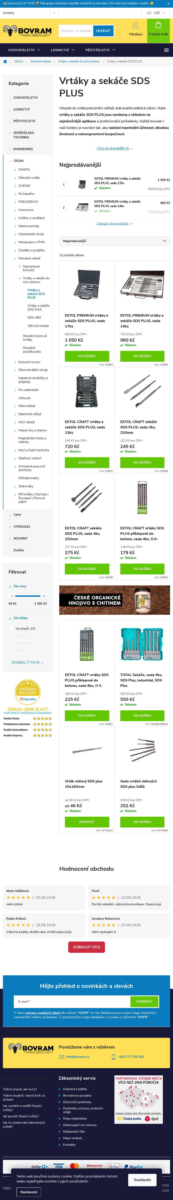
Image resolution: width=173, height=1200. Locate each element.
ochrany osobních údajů (42, 1013)
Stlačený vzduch (29, 458)
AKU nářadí (26, 422)
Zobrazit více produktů (113, 224)
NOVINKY (21, 538)
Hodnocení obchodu (86, 869)
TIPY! (17, 515)
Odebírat (144, 1001)
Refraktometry (28, 478)
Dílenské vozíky (29, 178)
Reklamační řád (73, 1132)
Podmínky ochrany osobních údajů (83, 1110)
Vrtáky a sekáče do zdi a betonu (36, 280)
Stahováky (25, 486)
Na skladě (25, 629)
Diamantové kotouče (31, 268)
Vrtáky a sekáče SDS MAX (38, 308)
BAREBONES (23, 149)
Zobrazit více (86, 947)
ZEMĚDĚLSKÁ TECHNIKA (24, 135)
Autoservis (26, 210)
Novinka (23, 643)
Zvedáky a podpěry (31, 250)
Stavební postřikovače (32, 350)
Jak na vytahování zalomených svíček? (24, 1124)
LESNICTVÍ (22, 109)
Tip (19, 650)
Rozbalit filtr (26, 662)
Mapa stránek (72, 1138)
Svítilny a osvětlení (31, 218)
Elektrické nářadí (29, 414)
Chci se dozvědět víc (113, 148)
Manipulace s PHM (31, 242)
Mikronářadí (26, 406)
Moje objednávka (74, 1118)
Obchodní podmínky (77, 1102)
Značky (19, 550)
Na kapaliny (26, 194)
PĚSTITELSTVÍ (24, 121)
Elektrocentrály (28, 226)
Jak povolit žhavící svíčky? (21, 1116)
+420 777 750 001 (131, 1057)
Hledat (103, 30)
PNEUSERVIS (28, 202)
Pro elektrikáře (28, 390)
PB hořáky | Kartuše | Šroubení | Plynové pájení (33, 498)
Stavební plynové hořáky (35, 338)
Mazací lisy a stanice (32, 430)
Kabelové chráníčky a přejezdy (33, 380)
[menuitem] (24, 50)
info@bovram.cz (77, 1057)
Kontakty (8, 13)
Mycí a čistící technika (33, 450)
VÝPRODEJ (22, 527)
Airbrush (24, 398)
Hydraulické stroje (31, 234)
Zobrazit (87, 822)
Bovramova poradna (77, 1095)
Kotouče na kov (29, 362)
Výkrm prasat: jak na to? (20, 1089)
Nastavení (28, 1192)
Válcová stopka (38, 326)
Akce (20, 636)
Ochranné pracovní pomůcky (31, 468)
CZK (157, 13)
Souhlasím (142, 1179)
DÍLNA (19, 161)
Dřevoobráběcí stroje (33, 370)
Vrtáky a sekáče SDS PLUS (36, 294)
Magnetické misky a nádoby (32, 440)
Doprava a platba (75, 1089)
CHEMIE (24, 186)
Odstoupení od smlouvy (80, 1125)
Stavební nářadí (29, 258)
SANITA (24, 169)
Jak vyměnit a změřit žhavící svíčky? (22, 1108)
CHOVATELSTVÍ (25, 98)
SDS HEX (34, 317)
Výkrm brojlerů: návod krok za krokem (24, 1097)
